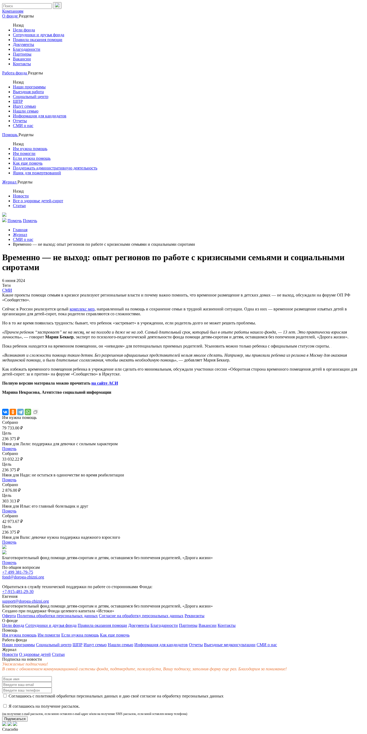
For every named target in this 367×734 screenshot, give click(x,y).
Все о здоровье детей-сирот (38, 200)
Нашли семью (25, 111)
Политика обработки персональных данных (57, 615)
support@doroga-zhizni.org (25, 601)
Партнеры (22, 54)
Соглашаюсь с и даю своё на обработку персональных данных (116, 696)
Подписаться (15, 719)
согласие (148, 696)
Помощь (10, 134)
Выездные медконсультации (230, 644)
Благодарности (26, 49)
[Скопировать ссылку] (35, 412)
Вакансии (22, 59)
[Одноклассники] (13, 412)
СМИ (7, 290)
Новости (21, 196)
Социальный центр (30, 96)
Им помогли (24, 153)
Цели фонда (24, 30)
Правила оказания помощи (37, 39)
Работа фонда (15, 73)
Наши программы (29, 87)
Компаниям (12, 11)
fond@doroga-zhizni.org (23, 577)
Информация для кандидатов (39, 116)
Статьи (19, 205)
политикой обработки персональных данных (76, 696)
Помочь (9, 448)
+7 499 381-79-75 (17, 572)
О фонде (10, 16)
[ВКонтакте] (5, 412)
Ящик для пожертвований (37, 173)
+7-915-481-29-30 (18, 591)
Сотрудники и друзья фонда (38, 34)
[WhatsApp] (28, 412)
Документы (23, 44)
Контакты (22, 64)
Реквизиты (194, 615)
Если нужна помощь (32, 158)
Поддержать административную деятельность (55, 168)
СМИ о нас (23, 125)
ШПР (18, 101)
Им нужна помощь (30, 148)
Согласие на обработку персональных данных (141, 615)
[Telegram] (20, 412)
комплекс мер (82, 309)
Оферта (9, 615)
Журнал (9, 182)
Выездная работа (28, 91)
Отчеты (20, 120)
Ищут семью (24, 106)
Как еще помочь (27, 163)
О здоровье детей (35, 654)
